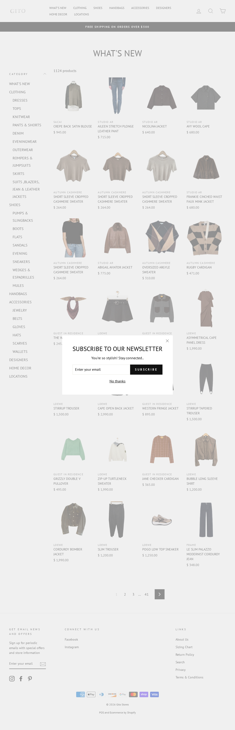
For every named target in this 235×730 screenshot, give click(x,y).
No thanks (117, 381)
